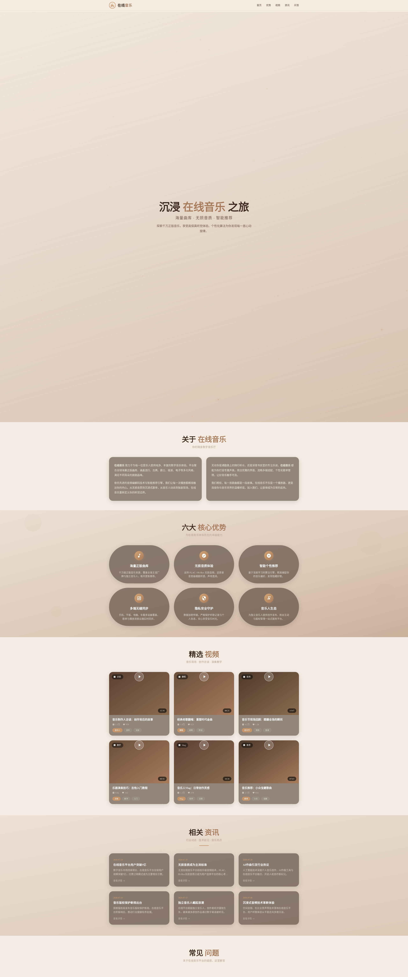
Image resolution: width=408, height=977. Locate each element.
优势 (268, 5)
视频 (277, 5)
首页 (259, 5)
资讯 (287, 5)
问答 (296, 5)
